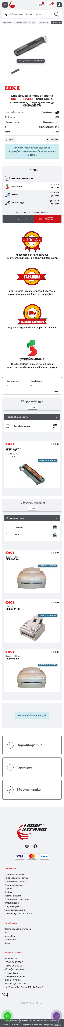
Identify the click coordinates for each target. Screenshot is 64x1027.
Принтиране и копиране (16, 899)
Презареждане (11, 906)
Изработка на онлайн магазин (36, 1025)
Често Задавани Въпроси (17, 929)
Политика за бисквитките (18, 913)
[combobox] (27, 14)
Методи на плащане (14, 910)
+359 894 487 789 (13, 962)
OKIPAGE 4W (12, 559)
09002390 (44, 23)
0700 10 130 (10, 958)
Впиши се (19, 148)
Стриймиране (11, 903)
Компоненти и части (15, 881)
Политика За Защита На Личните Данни (38, 1021)
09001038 (11, 450)
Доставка (9, 936)
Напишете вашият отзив (32, 715)
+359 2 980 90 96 (13, 966)
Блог (6, 932)
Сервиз (8, 892)
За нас (7, 943)
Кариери (8, 888)
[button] (32, 417)
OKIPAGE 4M (12, 658)
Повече (55, 391)
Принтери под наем (14, 885)
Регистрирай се (32, 148)
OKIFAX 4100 (13, 609)
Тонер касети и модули (25, 23)
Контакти (10, 939)
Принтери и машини (14, 874)
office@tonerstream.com (17, 969)
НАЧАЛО (7, 23)
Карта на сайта (12, 896)
